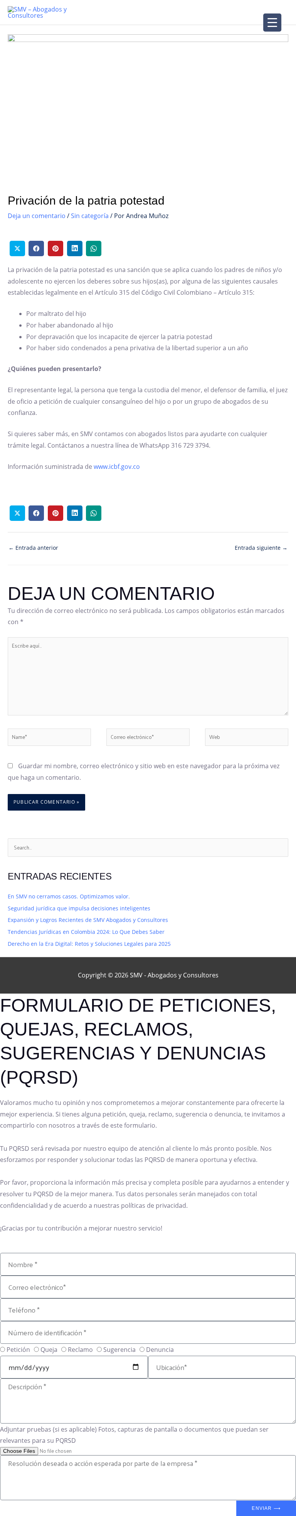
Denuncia (160, 1349)
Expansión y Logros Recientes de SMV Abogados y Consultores (88, 919)
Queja (48, 1349)
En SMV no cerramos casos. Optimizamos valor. (69, 896)
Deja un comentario (37, 216)
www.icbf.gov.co (117, 466)
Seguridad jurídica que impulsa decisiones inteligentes (79, 908)
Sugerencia (119, 1349)
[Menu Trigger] (272, 22)
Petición (18, 1349)
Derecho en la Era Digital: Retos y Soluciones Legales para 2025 (89, 943)
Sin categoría (90, 216)
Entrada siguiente (261, 547)
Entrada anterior (33, 547)
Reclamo (80, 1349)
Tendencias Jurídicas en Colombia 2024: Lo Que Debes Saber (86, 931)
